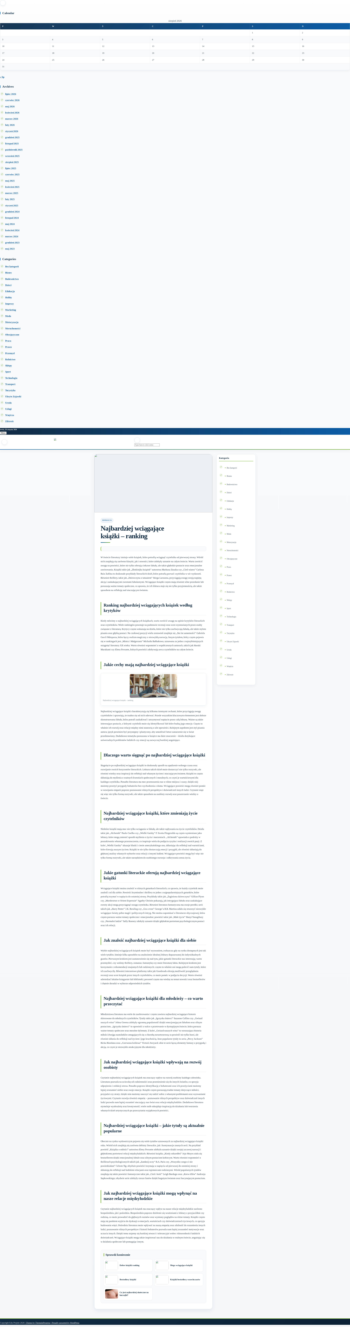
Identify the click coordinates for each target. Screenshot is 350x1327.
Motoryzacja (11, 322)
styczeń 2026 (11, 131)
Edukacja (10, 291)
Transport (10, 384)
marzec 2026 (11, 119)
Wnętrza (9, 415)
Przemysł (10, 353)
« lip (2, 77)
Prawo (8, 347)
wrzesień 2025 (12, 156)
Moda (8, 316)
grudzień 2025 (12, 137)
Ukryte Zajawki (13, 396)
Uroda (8, 402)
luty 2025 (10, 199)
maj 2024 (10, 224)
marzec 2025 (11, 193)
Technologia (11, 378)
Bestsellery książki (128, 1279)
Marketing (10, 310)
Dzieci (8, 285)
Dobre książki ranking (129, 1265)
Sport (8, 371)
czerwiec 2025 (12, 174)
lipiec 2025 (10, 168)
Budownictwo (12, 279)
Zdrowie (9, 421)
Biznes (8, 272)
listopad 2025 (12, 143)
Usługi (8, 409)
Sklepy (8, 365)
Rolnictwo (10, 359)
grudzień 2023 (12, 242)
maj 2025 (10, 180)
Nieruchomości (12, 328)
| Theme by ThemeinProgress (37, 1323)
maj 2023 (10, 248)
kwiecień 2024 (12, 230)
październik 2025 (14, 149)
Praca (8, 341)
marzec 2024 (11, 236)
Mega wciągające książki (181, 1265)
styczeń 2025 (11, 205)
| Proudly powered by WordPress (65, 1323)
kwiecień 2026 (12, 112)
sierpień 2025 (12, 162)
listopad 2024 (12, 218)
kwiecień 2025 (12, 187)
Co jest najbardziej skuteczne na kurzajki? (134, 1293)
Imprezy (9, 303)
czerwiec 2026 (12, 100)
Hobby (8, 297)
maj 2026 (10, 106)
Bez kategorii (12, 266)
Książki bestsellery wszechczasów (185, 1279)
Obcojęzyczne (12, 334)
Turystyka (10, 390)
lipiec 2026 (10, 94)
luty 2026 (10, 125)
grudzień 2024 (12, 211)
